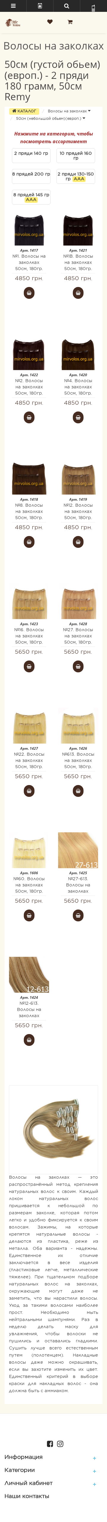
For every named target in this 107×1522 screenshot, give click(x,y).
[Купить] (29, 293)
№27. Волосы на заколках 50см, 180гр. (78, 636)
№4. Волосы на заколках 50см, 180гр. (78, 387)
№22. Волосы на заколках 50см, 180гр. (29, 760)
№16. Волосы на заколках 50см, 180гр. (29, 636)
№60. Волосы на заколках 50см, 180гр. (29, 885)
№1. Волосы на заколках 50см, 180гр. (29, 262)
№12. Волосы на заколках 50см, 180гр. (78, 511)
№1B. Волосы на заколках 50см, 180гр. (78, 262)
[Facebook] (48, 1443)
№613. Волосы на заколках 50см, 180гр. (78, 760)
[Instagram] (58, 1443)
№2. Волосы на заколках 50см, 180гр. (29, 387)
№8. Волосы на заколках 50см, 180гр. (29, 511)
